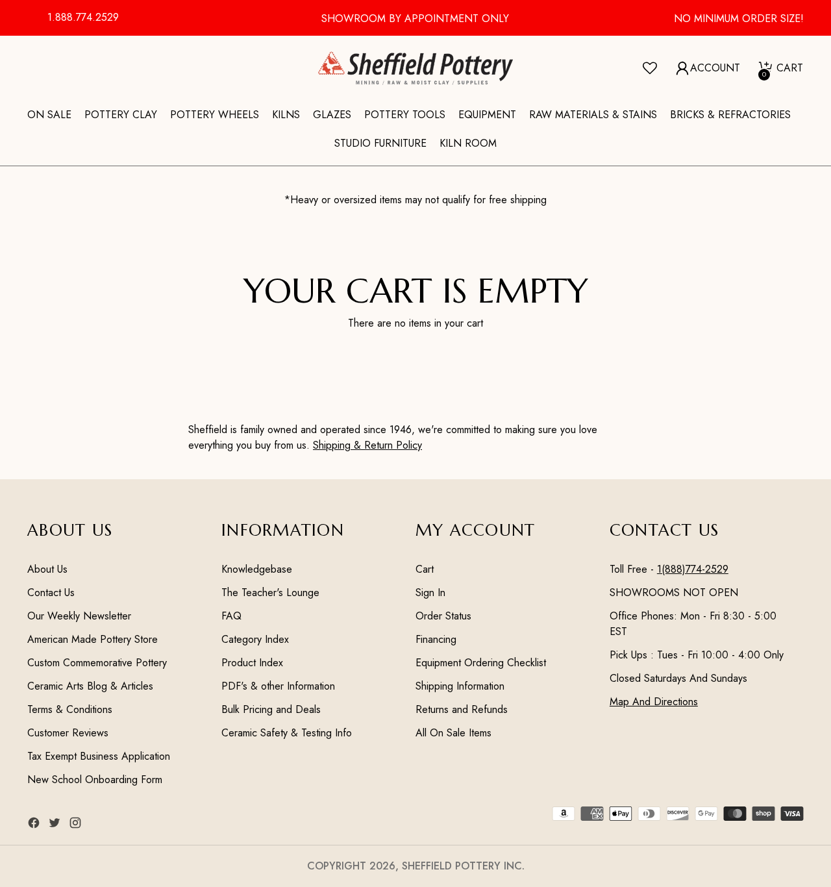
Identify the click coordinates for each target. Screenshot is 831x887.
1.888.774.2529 (83, 17)
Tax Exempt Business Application (98, 756)
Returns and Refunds (462, 709)
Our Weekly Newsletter (79, 615)
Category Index (255, 639)
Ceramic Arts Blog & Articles (90, 686)
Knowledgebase (256, 569)
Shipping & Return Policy (367, 445)
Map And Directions (654, 701)
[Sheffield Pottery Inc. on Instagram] (76, 825)
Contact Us (51, 592)
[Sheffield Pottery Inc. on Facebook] (35, 825)
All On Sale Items (453, 732)
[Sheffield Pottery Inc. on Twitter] (56, 825)
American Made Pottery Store (92, 639)
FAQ (231, 615)
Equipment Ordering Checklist (481, 662)
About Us (47, 569)
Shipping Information (460, 686)
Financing (436, 639)
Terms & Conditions (69, 709)
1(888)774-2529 (692, 569)
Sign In (430, 592)
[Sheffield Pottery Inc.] (415, 68)
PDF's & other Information (278, 686)
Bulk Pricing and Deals (271, 709)
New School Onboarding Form (94, 779)
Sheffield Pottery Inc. (463, 865)
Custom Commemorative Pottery (97, 662)
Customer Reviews (67, 732)
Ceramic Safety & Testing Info (286, 732)
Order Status (443, 615)
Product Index (252, 662)
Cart (425, 569)
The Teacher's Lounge (270, 592)
